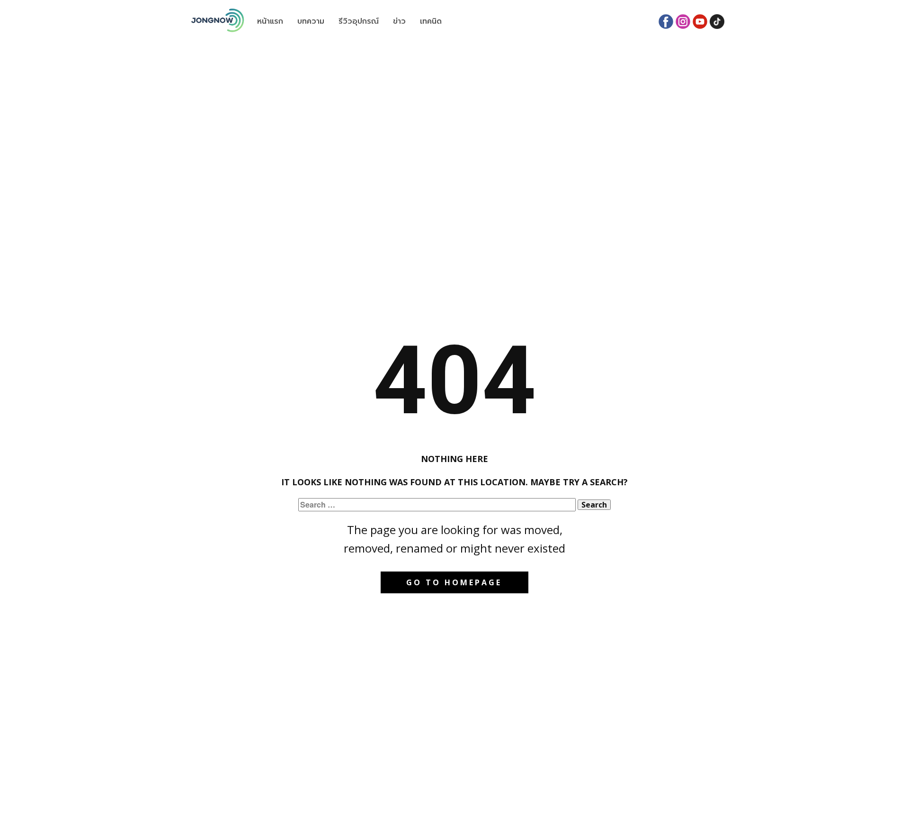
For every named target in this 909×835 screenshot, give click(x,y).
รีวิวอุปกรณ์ (359, 21)
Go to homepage (454, 582)
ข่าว (399, 21)
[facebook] (666, 21)
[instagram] (683, 21)
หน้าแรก (270, 21)
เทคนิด (431, 21)
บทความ (310, 21)
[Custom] (717, 21)
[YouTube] (700, 21)
